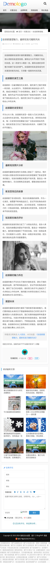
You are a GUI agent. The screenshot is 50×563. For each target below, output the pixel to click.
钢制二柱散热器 (41, 543)
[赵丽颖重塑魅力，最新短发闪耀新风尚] (25, 145)
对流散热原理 (24, 548)
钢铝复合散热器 (8, 559)
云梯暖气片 (32, 557)
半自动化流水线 (12, 548)
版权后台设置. (25, 535)
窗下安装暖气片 (35, 548)
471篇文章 (22, 358)
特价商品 (44, 10)
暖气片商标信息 (40, 545)
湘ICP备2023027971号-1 (26, 539)
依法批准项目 (20, 562)
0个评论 (35, 44)
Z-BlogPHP (39, 535)
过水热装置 (42, 562)
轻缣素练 (14, 358)
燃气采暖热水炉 (16, 543)
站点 (30, 358)
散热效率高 (19, 550)
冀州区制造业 (10, 557)
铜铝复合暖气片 (9, 562)
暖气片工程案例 (16, 545)
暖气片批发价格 (29, 543)
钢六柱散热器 (9, 555)
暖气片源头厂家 (29, 550)
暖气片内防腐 (20, 559)
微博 (36, 358)
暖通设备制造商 (8, 550)
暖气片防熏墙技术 (13, 552)
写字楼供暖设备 (27, 552)
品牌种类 (24, 10)
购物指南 (34, 10)
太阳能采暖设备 (21, 557)
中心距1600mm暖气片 (35, 555)
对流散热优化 (5, 543)
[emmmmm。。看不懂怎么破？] (30, 492)
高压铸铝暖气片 (31, 562)
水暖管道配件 (40, 550)
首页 (4, 10)
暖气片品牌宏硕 (28, 545)
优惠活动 (13, 10)
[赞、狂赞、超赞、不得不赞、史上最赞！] (34, 492)
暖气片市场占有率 (31, 559)
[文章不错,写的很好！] (27, 492)
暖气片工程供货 (20, 555)
